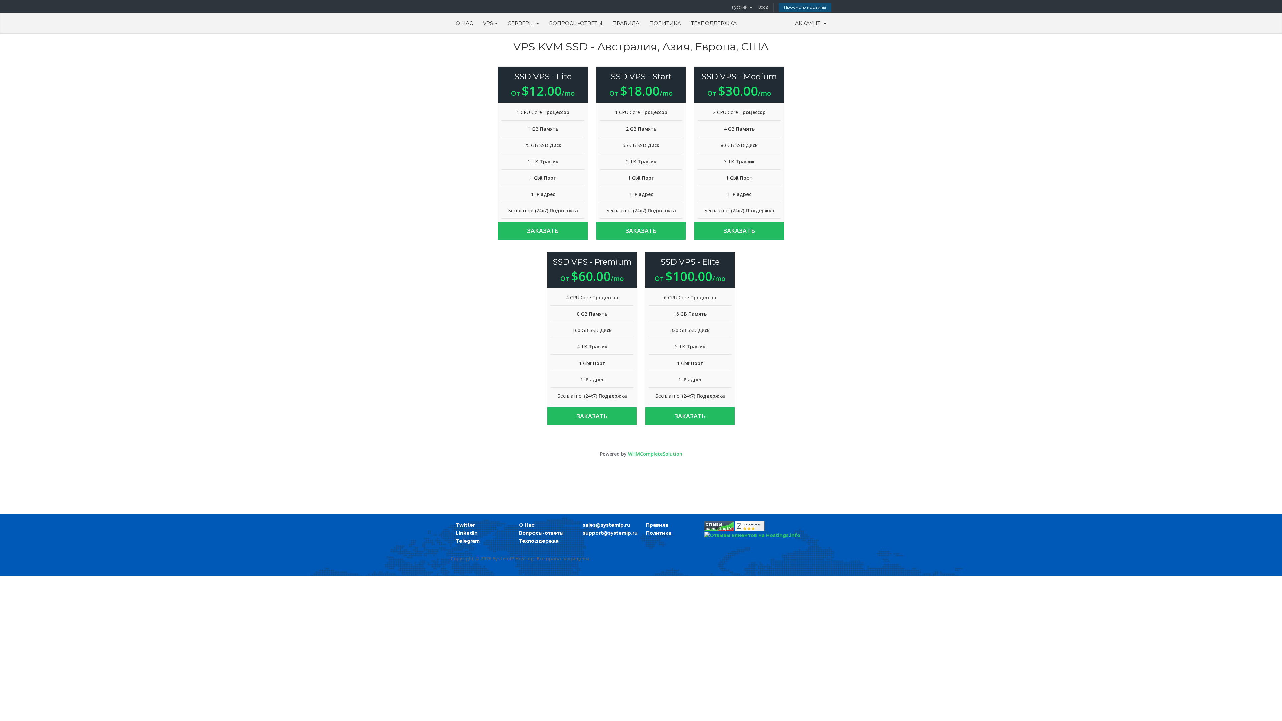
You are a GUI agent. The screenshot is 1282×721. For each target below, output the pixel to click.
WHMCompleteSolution (655, 454)
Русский (740, 7)
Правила (625, 23)
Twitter (465, 525)
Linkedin (467, 533)
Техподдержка (714, 23)
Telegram (468, 541)
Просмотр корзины (805, 7)
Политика (665, 23)
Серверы (522, 23)
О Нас (464, 23)
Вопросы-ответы (575, 23)
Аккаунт (809, 23)
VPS (488, 23)
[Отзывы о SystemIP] (750, 526)
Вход (763, 7)
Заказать (543, 231)
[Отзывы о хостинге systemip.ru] (719, 526)
